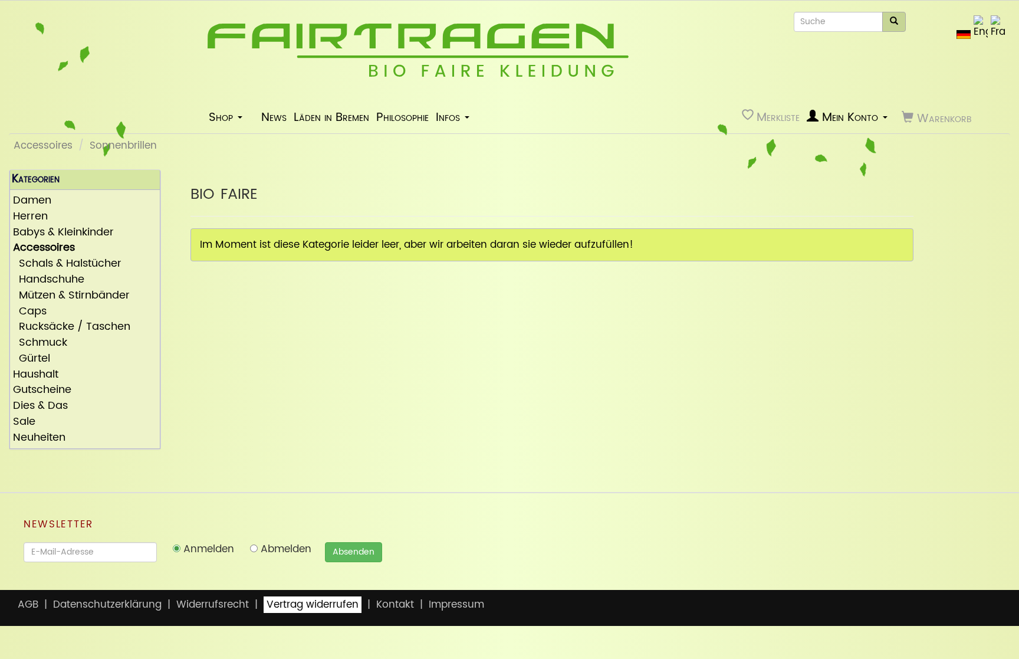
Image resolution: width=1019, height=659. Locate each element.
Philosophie (402, 117)
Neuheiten (39, 438)
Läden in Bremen (331, 117)
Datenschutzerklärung (107, 604)
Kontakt (395, 604)
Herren (30, 217)
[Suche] (894, 22)
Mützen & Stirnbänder (71, 296)
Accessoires (43, 145)
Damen (32, 201)
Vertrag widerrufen (312, 604)
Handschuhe (48, 280)
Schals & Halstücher (67, 264)
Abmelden (284, 549)
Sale (24, 422)
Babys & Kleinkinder (63, 233)
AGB (28, 604)
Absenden (353, 552)
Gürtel (31, 359)
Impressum (456, 604)
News (274, 117)
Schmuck (40, 343)
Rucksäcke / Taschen (71, 327)
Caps (30, 312)
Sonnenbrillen (123, 145)
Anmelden (207, 549)
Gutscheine (42, 390)
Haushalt (35, 375)
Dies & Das (40, 406)
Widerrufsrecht (212, 604)
